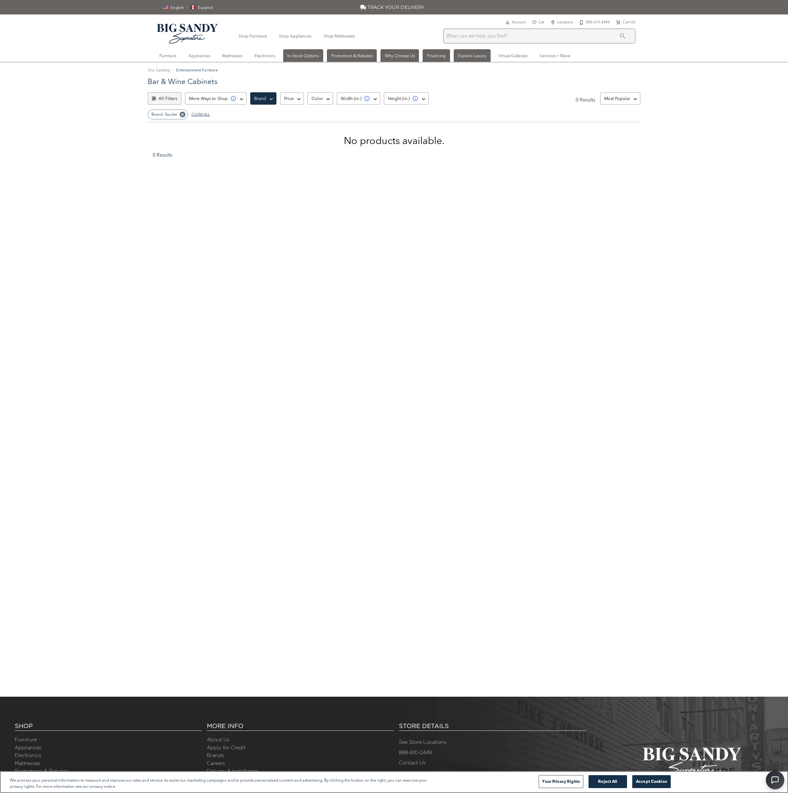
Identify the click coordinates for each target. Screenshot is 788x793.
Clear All (200, 114)
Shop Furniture (253, 36)
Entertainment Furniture (197, 69)
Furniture (168, 55)
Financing (436, 55)
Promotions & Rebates (352, 55)
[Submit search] (623, 36)
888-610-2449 (415, 752)
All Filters (168, 98)
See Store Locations (423, 742)
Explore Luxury (472, 55)
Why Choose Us (400, 55)
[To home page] (187, 32)
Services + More (555, 55)
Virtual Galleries (513, 55)
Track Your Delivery (395, 7)
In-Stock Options (303, 55)
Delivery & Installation (232, 770)
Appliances (199, 55)
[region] (394, 782)
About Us (218, 739)
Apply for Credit (226, 747)
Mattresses (232, 55)
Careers (216, 763)
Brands (215, 755)
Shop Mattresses (339, 36)
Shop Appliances (295, 36)
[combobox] (216, 98)
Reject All (607, 781)
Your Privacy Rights (561, 781)
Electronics (265, 55)
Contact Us (412, 762)
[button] (173, 7)
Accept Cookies (651, 781)
